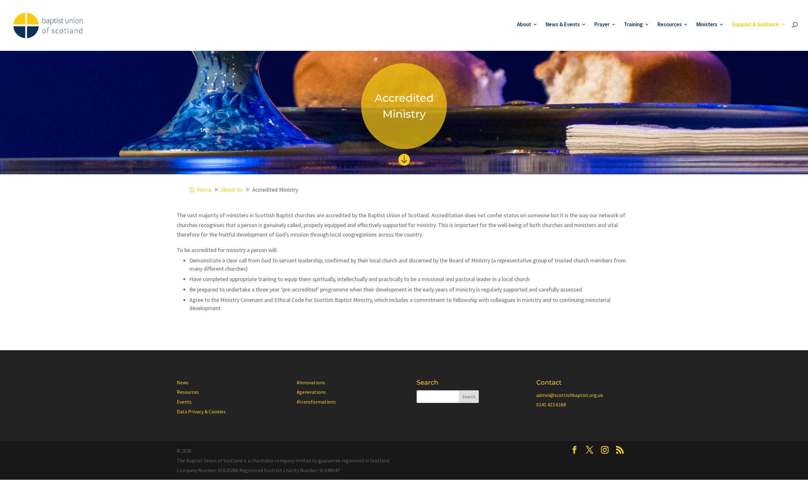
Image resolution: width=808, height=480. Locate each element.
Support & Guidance (755, 25)
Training (633, 25)
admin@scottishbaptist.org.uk (569, 395)
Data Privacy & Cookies (201, 411)
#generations (311, 392)
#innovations (311, 382)
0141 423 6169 (551, 404)
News (182, 382)
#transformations (316, 402)
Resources (669, 25)
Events (184, 402)
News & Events (563, 25)
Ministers (706, 25)
